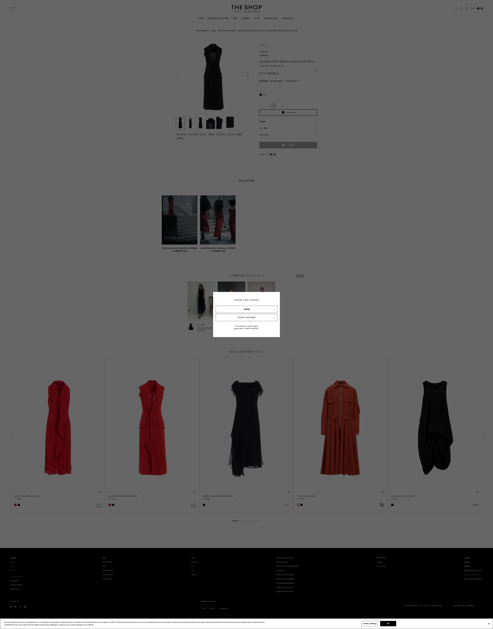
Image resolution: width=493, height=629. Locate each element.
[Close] (489, 624)
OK (388, 624)
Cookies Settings (370, 624)
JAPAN (246, 309)
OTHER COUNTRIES (247, 317)
